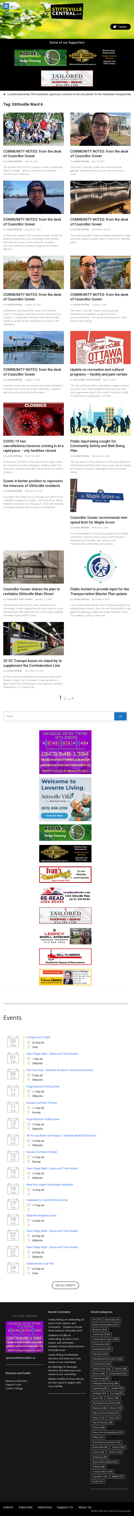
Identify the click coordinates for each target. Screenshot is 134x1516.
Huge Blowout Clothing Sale (42, 1086)
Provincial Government (106, 1442)
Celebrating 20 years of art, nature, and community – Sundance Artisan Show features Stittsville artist (64, 94)
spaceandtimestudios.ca (20, 1357)
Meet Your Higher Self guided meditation (49, 1184)
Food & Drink (117, 1373)
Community (101, 1334)
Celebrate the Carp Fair (40, 1263)
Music (115, 1407)
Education (99, 1353)
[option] (69, 94)
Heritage (99, 1393)
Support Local (13, 1384)
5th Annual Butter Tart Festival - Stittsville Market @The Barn (61, 1135)
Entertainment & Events (107, 1358)
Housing (116, 1393)
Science (98, 1452)
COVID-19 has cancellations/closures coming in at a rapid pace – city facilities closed (33, 446)
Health (117, 1388)
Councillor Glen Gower (19, 599)
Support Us (65, 1507)
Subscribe (26, 1507)
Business (99, 1329)
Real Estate (100, 1447)
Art (96, 1319)
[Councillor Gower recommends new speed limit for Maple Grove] (100, 495)
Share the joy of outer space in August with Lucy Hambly (66, 1382)
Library (113, 1398)
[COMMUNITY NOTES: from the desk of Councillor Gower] (33, 129)
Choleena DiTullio (57, 1335)
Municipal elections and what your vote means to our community (64, 1358)
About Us (85, 1507)
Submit (8, 1507)
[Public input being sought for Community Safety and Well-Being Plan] (100, 419)
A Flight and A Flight (38, 1037)
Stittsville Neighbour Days (41, 1215)
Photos (98, 1427)
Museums (99, 1407)
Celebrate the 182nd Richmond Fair (47, 1200)
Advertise (45, 1507)
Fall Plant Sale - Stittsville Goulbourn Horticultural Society (59, 1070)
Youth (97, 1481)
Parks (114, 1417)
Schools (118, 1447)
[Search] (120, 716)
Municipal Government (106, 1402)
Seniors (114, 1452)
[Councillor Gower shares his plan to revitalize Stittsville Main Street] (33, 567)
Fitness (98, 1373)
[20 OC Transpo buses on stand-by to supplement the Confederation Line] (33, 638)
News (98, 1417)
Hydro (97, 1398)
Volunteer (99, 1476)
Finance (120, 1368)
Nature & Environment (105, 1412)
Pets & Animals (102, 1422)
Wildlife (117, 1476)
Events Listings (14, 1388)
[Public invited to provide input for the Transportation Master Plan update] (100, 567)
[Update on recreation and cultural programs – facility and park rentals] (100, 347)
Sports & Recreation (104, 1461)
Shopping (99, 1456)
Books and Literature (105, 1324)
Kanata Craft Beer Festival (41, 1103)
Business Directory (16, 1380)
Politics (97, 1437)
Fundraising (100, 1378)
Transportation (102, 1471)
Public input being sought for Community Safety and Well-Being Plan (97, 446)
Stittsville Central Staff (86, 379)
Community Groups (105, 1339)
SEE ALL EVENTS (65, 1285)
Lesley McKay (14, 161)
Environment (101, 1363)
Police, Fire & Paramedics (107, 1432)
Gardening (99, 1388)
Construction (100, 1344)
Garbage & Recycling (105, 1383)
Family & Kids (101, 1368)
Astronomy (112, 1319)
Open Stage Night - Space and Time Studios (52, 1053)
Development (101, 1349)
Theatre (98, 1466)
